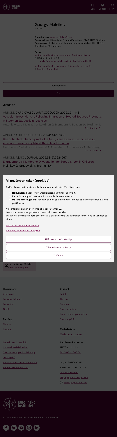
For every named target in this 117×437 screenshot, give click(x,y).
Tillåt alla (58, 255)
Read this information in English (23, 230)
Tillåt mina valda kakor (58, 247)
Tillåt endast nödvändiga (58, 239)
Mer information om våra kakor (22, 225)
